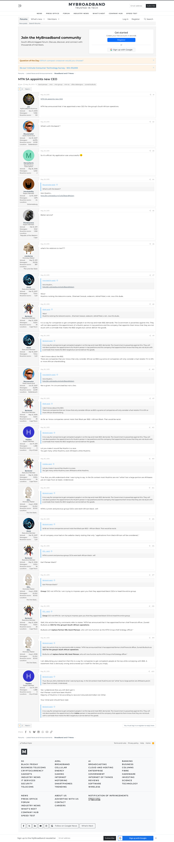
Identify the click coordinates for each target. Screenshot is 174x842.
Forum (66, 13)
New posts (23, 23)
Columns (128, 767)
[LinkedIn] (35, 826)
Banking (127, 761)
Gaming (59, 774)
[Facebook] (23, 826)
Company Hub (116, 13)
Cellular (61, 767)
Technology (130, 784)
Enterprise (95, 771)
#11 (153, 398)
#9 (153, 335)
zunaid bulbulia (90, 84)
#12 (153, 427)
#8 (153, 304)
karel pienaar (42, 84)
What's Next (99, 13)
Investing (128, 777)
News (39, 13)
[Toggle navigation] (20, 6)
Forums (23, 19)
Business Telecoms (33, 767)
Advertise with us (66, 799)
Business (128, 764)
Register (121, 40)
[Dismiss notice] (153, 60)
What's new (36, 19)
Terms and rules (120, 743)
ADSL (58, 761)
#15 (153, 519)
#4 (153, 179)
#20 (153, 671)
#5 (153, 211)
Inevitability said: (49, 280)
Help (142, 743)
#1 (153, 95)
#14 (153, 488)
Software (94, 784)
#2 (153, 122)
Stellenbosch (32, 144)
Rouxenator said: (48, 185)
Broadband (62, 764)
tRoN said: (46, 309)
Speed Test (131, 13)
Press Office (52, 13)
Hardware (129, 774)
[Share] (150, 94)
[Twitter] (29, 826)
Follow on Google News (66, 826)
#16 (153, 546)
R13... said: (46, 551)
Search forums (34, 23)
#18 (153, 606)
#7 (153, 275)
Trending (61, 787)
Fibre (125, 771)
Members (52, 19)
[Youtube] (40, 826)
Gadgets (26, 774)
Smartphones (63, 784)
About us (61, 795)
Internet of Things (100, 777)
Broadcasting (97, 764)
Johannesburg (32, 204)
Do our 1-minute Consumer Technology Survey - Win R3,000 (49, 68)
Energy (59, 771)
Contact (60, 802)
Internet (60, 777)
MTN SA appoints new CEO (52, 99)
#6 (153, 244)
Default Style (27, 743)
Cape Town (33, 327)
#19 (153, 638)
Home (148, 743)
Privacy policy (133, 743)
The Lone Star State (30, 269)
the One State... (32, 512)
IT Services (28, 780)
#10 (153, 369)
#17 (153, 575)
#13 (153, 459)
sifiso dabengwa (77, 84)
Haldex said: (47, 464)
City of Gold (33, 450)
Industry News (81, 13)
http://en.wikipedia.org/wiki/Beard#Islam (57, 196)
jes (21, 84)
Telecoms (27, 787)
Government (96, 774)
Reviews (93, 780)
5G (22, 761)
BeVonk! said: (47, 341)
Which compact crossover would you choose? (61, 60)
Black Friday (29, 764)
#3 (153, 151)
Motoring (61, 780)
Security (27, 784)
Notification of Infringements (108, 795)
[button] (44, 19)
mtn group (58, 84)
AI (89, 761)
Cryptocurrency (32, 771)
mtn (51, 84)
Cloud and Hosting (100, 767)
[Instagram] (46, 826)
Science (127, 780)
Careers (60, 805)
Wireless (94, 787)
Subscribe (151, 6)
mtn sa (66, 84)
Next (27, 89)
